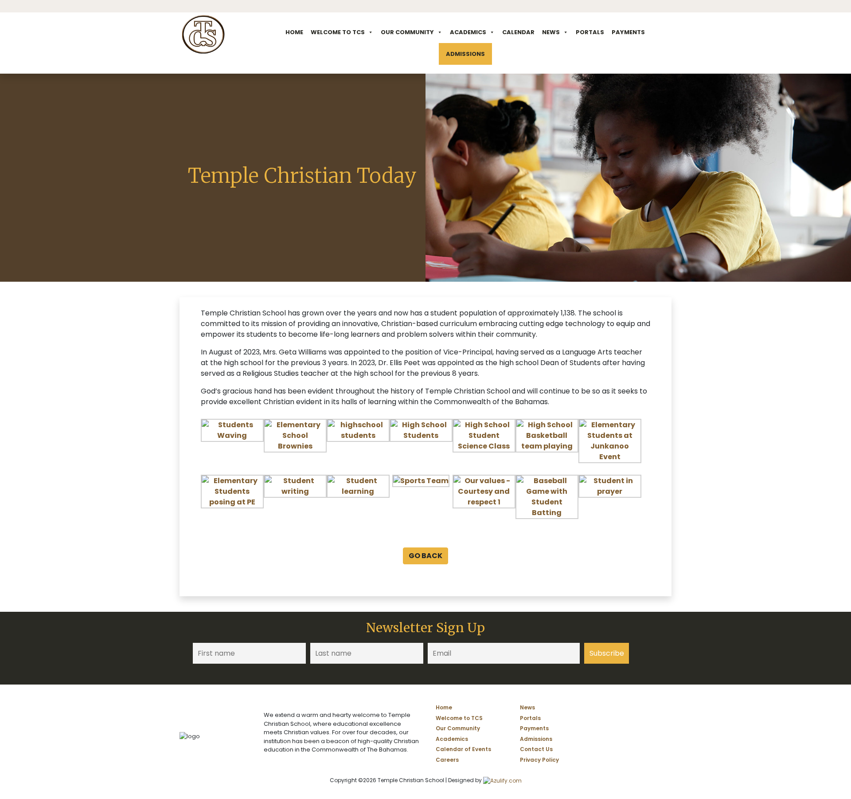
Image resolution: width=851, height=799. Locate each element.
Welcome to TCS (338, 32)
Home (294, 32)
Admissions (465, 54)
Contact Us (536, 749)
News (551, 32)
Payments (628, 32)
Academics (468, 32)
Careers (447, 760)
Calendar (518, 32)
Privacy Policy (539, 760)
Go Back (425, 556)
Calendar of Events (463, 749)
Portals (590, 32)
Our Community (407, 32)
